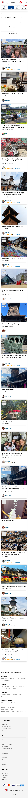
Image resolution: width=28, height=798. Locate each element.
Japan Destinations (21, 711)
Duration (20, 26)
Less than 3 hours (5, 686)
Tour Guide (5, 773)
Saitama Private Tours (6, 705)
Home (2, 13)
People (20, 22)
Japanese (8, 694)
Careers (4, 777)
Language (7, 30)
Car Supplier (5, 775)
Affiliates (4, 779)
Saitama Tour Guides (12, 702)
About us (4, 724)
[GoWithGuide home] (2, 2)
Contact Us (5, 740)
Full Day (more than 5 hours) (8, 688)
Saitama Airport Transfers (7, 711)
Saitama (12, 13)
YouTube (4, 762)
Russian (3, 696)
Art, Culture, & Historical (7, 678)
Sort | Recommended (12, 33)
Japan (7, 13)
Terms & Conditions (7, 744)
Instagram (4, 757)
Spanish (20, 694)
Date (7, 22)
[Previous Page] (11, 665)
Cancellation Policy (7, 748)
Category (7, 26)
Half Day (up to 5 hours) (18, 686)
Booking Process (6, 726)
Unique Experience (6, 680)
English (3, 694)
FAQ (3, 742)
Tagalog (15, 694)
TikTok (4, 764)
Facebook (4, 760)
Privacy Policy (5, 746)
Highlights (23, 678)
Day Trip (17, 678)
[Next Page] (17, 665)
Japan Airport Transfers (7, 709)
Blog (3, 731)
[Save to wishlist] (25, 40)
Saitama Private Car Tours (8, 707)
